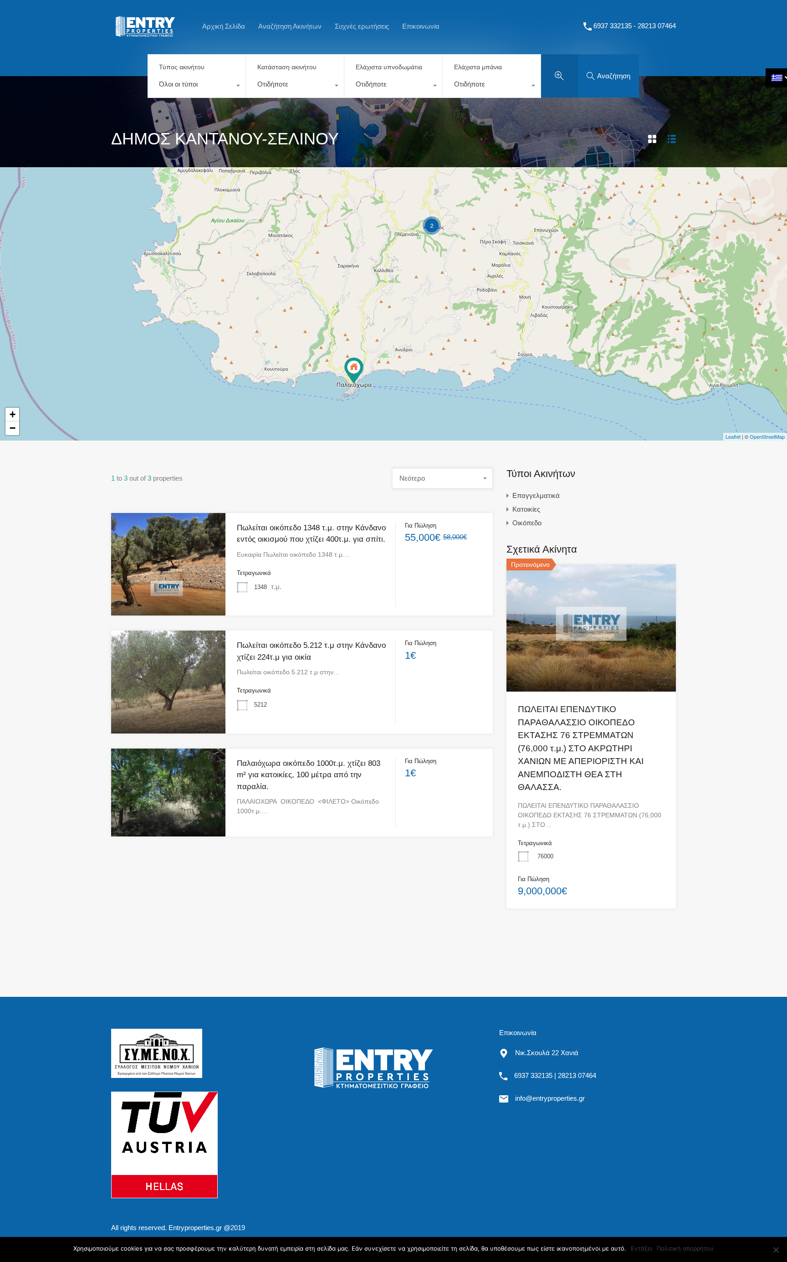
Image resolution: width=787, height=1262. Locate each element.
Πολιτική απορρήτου (685, 1248)
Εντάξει (641, 1248)
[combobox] (196, 86)
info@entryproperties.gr (550, 1098)
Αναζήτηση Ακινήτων (290, 26)
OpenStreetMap (767, 436)
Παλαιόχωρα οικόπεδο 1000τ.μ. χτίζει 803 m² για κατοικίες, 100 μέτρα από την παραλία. (308, 775)
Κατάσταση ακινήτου (287, 67)
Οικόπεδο (527, 523)
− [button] (12, 428)
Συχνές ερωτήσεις (362, 26)
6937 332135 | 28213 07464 (555, 1075)
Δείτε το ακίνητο (591, 666)
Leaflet (733, 436)
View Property (168, 594)
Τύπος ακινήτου (181, 67)
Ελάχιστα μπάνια (478, 67)
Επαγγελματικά (536, 495)
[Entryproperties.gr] (145, 42)
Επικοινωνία (420, 26)
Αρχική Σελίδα (223, 26)
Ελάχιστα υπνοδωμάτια (389, 67)
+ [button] (12, 414)
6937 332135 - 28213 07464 (634, 26)
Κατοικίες (526, 509)
